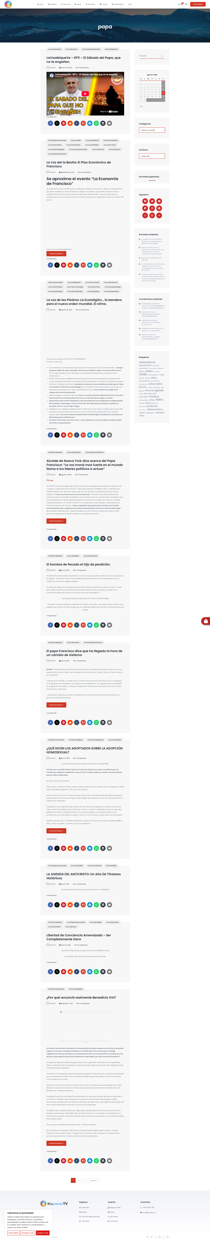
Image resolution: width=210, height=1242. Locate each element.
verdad (160, 412)
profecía (152, 406)
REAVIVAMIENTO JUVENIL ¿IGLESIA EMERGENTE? (153, 307)
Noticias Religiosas (111, 49)
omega (142, 403)
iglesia (159, 390)
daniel (147, 378)
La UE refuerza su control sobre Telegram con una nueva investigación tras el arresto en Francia (153, 267)
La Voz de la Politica (55, 145)
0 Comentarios (83, 68)
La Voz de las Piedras (55, 291)
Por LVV (52, 68)
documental (144, 381)
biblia (149, 371)
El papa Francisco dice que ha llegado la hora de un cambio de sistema (84, 653)
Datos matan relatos (55, 282)
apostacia (153, 368)
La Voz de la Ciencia (92, 282)
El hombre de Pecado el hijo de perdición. (78, 564)
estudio (156, 387)
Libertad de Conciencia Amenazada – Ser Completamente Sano (78, 937)
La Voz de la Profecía (73, 145)
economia (155, 381)
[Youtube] (159, 1237)
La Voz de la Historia (110, 282)
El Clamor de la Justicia (56, 740)
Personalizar (13, 1233)
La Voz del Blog (111, 866)
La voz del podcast (54, 49)
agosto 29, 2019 (66, 310)
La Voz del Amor (71, 927)
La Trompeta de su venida (57, 140)
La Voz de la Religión (92, 145)
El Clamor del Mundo (55, 452)
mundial (143, 396)
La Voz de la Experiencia (95, 740)
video (141, 415)
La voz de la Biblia (73, 556)
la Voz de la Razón (54, 927)
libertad (152, 393)
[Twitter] (151, 1237)
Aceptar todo (42, 1233)
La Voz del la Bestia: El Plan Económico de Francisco (78, 164)
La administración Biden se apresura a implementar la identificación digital (152, 241)
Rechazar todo (28, 1233)
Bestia (142, 371)
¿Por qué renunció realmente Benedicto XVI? (81, 997)
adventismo (147, 362)
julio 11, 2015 (65, 884)
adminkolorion (147, 312)
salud (141, 412)
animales (155, 366)
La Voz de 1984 (76, 140)
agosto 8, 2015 (66, 475)
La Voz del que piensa (111, 291)
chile (143, 374)
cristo (141, 378)
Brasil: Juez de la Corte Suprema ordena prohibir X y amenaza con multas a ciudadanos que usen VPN (153, 250)
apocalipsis (143, 368)
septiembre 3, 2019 (67, 172)
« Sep (141, 106)
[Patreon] (147, 1237)
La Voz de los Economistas (78, 149)
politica (155, 403)
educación (155, 383)
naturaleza (143, 400)
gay (162, 387)
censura (157, 371)
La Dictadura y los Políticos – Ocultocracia (151, 322)
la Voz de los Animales (74, 291)
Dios (154, 377)
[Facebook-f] (155, 1237)
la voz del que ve (71, 49)
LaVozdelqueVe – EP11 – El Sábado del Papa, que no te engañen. (83, 60)
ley (145, 393)
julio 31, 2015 (65, 570)
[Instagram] (163, 1237)
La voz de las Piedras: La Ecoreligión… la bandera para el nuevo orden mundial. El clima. (84, 302)
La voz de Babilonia (92, 140)
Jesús (141, 394)
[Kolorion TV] (54, 1203)
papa (148, 403)
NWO (159, 399)
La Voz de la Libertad (110, 140)
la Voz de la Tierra (110, 145)
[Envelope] (168, 1237)
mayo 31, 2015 (66, 945)
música (154, 396)
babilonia (160, 368)
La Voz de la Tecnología (75, 287)
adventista (145, 365)
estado (150, 387)
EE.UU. (143, 387)
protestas (142, 410)
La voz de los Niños (114, 740)
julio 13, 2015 (65, 758)
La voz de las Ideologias (56, 149)
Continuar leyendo (55, 254)
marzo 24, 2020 (66, 68)
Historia (149, 390)
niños (152, 400)
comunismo (153, 375)
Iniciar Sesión (198, 4)
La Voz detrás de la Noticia (91, 49)
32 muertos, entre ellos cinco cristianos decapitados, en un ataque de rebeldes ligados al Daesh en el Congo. (153, 277)
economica (143, 384)
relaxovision (155, 409)
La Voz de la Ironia (73, 642)
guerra (141, 391)
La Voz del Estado (98, 149)
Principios (142, 406)
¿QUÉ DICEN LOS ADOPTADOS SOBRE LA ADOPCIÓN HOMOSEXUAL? (84, 750)
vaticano (150, 412)
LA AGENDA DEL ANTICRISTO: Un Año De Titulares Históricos (83, 876)
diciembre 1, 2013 (67, 1003)
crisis (161, 374)
